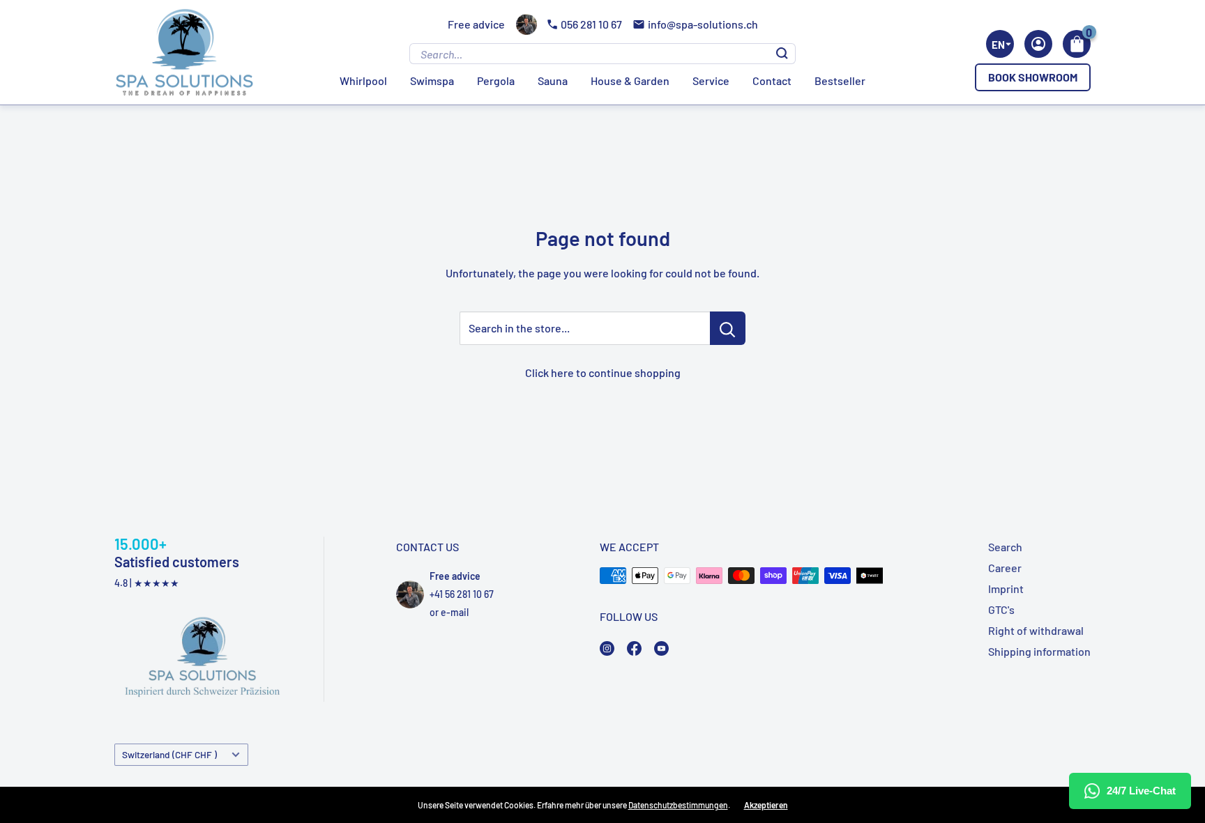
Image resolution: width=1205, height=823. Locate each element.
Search (1005, 546)
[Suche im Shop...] (727, 328)
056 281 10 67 (591, 24)
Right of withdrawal (1036, 630)
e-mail (455, 612)
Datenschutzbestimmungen (678, 805)
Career (1005, 567)
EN (998, 44)
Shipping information (1039, 651)
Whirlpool (363, 80)
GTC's (1001, 609)
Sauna (553, 80)
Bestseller (839, 80)
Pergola (496, 80)
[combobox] (1000, 44)
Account (1038, 44)
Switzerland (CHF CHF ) (169, 754)
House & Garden (630, 80)
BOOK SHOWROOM (1032, 77)
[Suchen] (782, 53)
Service (710, 80)
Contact (771, 80)
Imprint (1006, 588)
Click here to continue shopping (603, 372)
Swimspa (432, 80)
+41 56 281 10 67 (462, 594)
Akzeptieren (766, 805)
